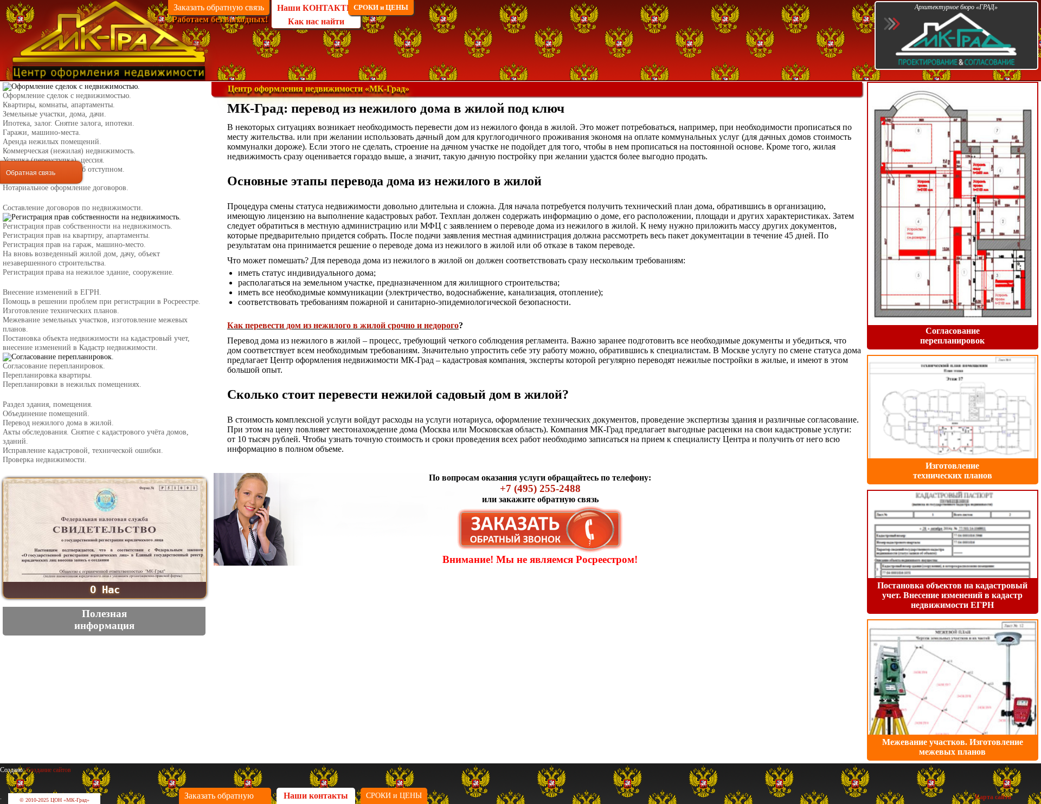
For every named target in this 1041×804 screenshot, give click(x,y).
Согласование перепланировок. (54, 365)
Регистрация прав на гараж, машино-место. (74, 244)
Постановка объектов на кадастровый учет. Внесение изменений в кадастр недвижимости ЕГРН (952, 595)
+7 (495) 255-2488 (540, 488)
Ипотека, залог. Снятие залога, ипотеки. (68, 123)
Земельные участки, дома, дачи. (54, 113)
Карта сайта (993, 797)
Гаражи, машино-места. (42, 132)
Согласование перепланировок (952, 335)
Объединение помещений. (46, 413)
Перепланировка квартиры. (47, 375)
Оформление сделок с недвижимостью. (67, 95)
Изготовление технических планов (952, 470)
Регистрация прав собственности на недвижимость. (87, 226)
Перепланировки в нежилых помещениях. (72, 384)
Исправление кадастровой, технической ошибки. (83, 450)
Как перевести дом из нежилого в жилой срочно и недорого (343, 325)
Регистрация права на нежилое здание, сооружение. (88, 272)
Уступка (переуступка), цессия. (54, 159)
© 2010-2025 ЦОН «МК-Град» (54, 800)
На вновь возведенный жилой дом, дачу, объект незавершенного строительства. (81, 258)
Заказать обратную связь (219, 7)
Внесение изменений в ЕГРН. (52, 292)
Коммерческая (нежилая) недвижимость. (69, 150)
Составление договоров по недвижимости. (73, 207)
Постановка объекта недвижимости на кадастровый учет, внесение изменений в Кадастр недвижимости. (96, 343)
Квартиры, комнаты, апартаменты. (59, 104)
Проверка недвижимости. (45, 459)
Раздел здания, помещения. (48, 404)
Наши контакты (316, 795)
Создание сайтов (48, 770)
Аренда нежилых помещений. (52, 141)
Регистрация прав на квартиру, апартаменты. (76, 235)
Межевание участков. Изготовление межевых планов (952, 746)
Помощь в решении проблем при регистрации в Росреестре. (102, 301)
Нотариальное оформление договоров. (65, 187)
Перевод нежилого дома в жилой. (58, 422)
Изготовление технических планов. (61, 310)
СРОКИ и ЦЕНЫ (381, 7)
